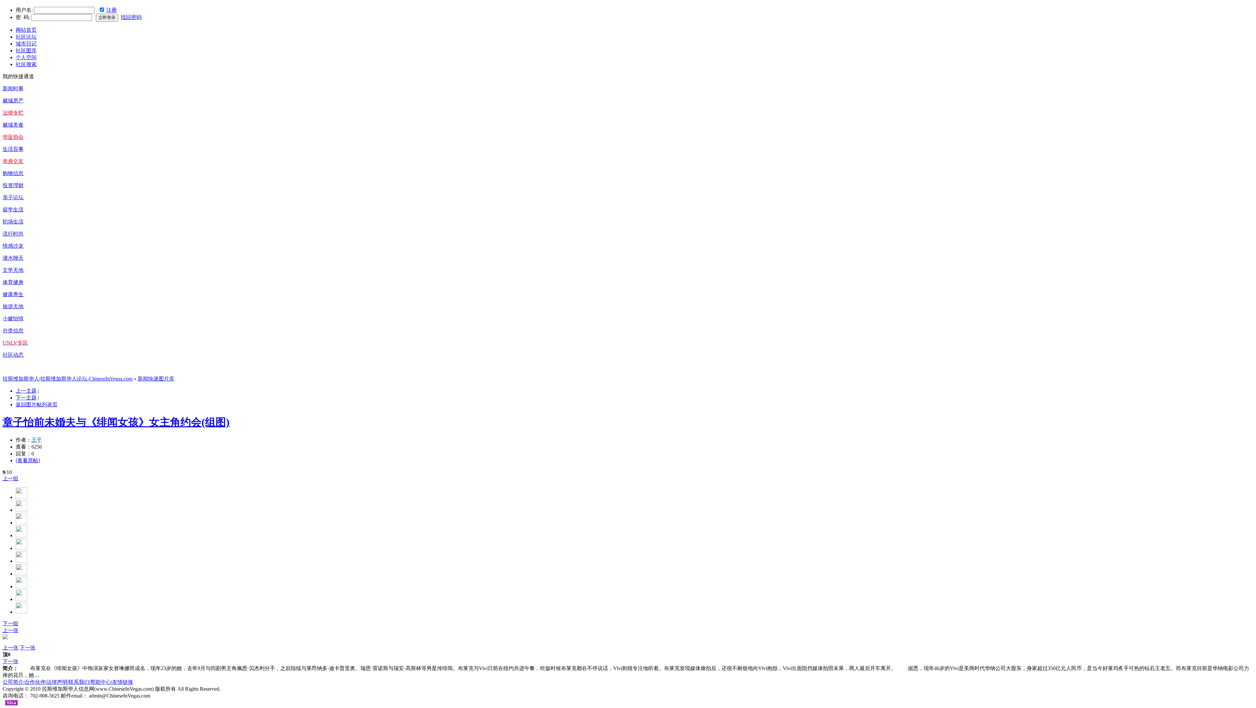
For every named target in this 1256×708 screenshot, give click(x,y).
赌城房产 (13, 100)
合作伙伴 (35, 682)
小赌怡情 (13, 318)
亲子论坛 (13, 197)
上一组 (10, 478)
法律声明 (56, 682)
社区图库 (26, 50)
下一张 (27, 647)
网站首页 (26, 30)
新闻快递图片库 (156, 378)
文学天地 (13, 270)
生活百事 (13, 149)
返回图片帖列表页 (37, 404)
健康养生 (13, 294)
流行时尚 (13, 234)
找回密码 (131, 17)
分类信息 (13, 330)
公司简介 (13, 682)
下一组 (10, 623)
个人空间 (26, 57)
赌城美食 (13, 125)
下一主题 (26, 397)
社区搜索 (26, 64)
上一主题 (26, 391)
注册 (111, 10)
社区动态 (13, 355)
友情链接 (122, 682)
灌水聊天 (13, 258)
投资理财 (13, 185)
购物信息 (13, 173)
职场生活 (13, 221)
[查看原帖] (28, 460)
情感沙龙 (13, 246)
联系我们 (78, 682)
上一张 (10, 630)
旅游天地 (13, 306)
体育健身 (13, 282)
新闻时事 (13, 88)
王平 (36, 440)
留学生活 (13, 209)
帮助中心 (100, 682)
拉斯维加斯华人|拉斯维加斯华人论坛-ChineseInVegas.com (67, 378)
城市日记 (26, 43)
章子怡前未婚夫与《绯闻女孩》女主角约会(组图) (116, 422)
